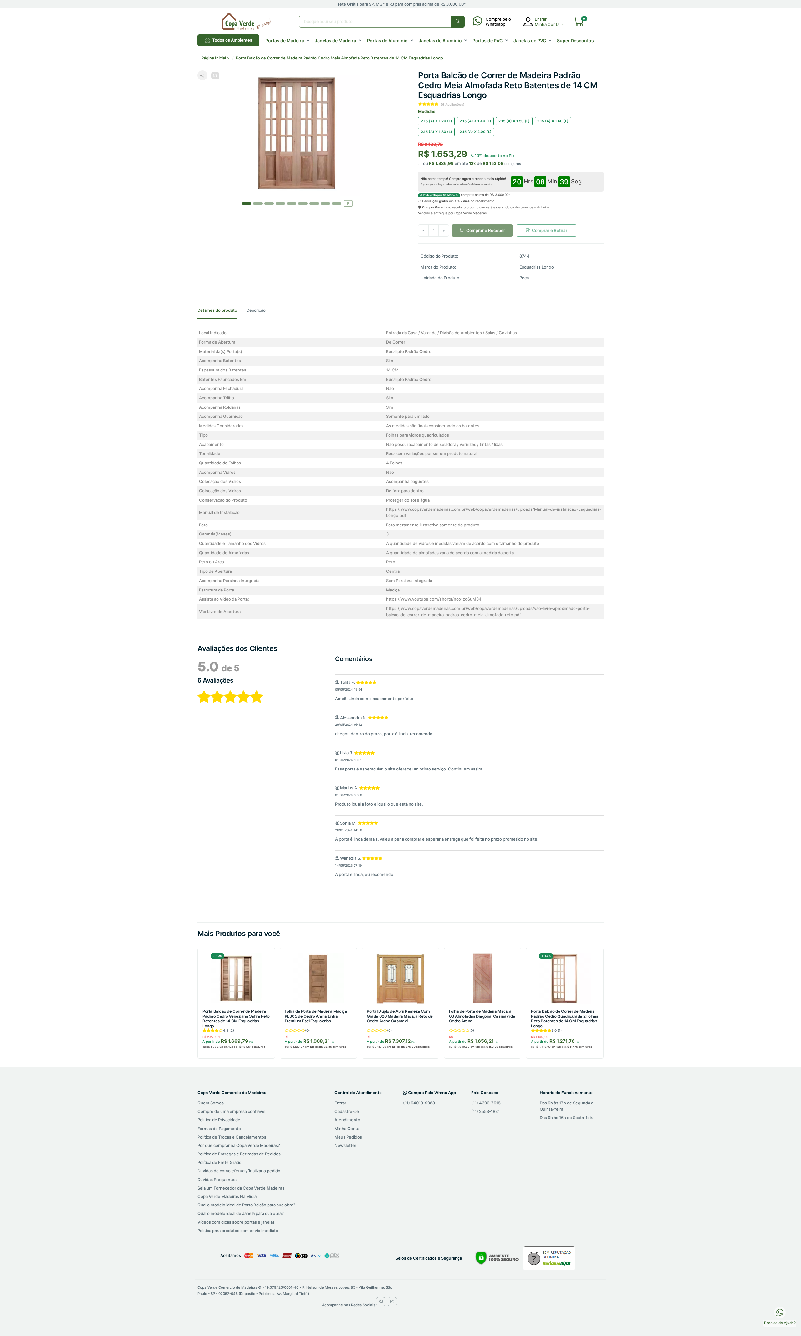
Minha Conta (346, 1128)
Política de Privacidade (218, 1119)
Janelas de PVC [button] (529, 40)
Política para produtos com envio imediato (237, 1230)
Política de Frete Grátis (219, 1162)
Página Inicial (213, 57)
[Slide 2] (269, 203)
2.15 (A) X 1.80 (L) (436, 132)
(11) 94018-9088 (419, 1102)
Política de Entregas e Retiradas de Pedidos (239, 1153)
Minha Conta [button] (547, 24)
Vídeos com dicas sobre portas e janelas (236, 1222)
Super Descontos (575, 40)
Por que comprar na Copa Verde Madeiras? (238, 1145)
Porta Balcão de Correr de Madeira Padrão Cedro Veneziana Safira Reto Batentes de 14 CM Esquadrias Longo (236, 1018)
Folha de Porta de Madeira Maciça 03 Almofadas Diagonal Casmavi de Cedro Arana (482, 1016)
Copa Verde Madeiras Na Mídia (227, 1196)
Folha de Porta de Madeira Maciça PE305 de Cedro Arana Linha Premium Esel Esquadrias (316, 1016)
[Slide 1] (258, 203)
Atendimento (347, 1119)
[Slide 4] (291, 203)
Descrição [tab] (256, 310)
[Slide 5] (303, 203)
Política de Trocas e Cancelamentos (231, 1136)
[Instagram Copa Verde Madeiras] (392, 1301)
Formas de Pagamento (219, 1128)
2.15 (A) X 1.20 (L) (436, 121)
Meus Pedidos (348, 1136)
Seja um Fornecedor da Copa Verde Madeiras (240, 1187)
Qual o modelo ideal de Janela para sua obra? (240, 1213)
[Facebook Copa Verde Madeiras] (380, 1301)
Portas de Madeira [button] (284, 40)
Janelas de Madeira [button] (335, 40)
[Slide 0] (246, 203)
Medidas (426, 111)
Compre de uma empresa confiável (231, 1111)
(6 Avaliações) (452, 104)
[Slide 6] (314, 203)
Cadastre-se (346, 1111)
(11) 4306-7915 (486, 1102)
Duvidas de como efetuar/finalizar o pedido (238, 1170)
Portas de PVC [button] (487, 40)
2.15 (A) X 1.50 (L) (514, 121)
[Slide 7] (325, 203)
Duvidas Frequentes (217, 1179)
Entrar (340, 1102)
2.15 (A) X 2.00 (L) (476, 132)
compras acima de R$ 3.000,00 (466, 195)
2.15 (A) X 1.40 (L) (475, 121)
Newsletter (345, 1145)
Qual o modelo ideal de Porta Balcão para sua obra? (246, 1204)
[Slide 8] (336, 203)
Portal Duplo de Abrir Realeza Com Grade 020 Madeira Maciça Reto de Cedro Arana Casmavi (400, 1016)
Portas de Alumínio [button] (387, 40)
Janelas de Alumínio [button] (440, 40)
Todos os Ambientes (231, 40)
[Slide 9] (348, 198)
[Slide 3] (280, 203)
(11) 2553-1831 (485, 1111)
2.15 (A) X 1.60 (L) (553, 121)
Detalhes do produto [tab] (217, 310)
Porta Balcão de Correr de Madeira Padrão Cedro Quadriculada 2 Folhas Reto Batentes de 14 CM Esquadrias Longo (564, 1018)
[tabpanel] (400, 473)
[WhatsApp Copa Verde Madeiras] (780, 1311)
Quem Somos (210, 1102)
